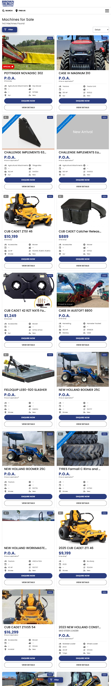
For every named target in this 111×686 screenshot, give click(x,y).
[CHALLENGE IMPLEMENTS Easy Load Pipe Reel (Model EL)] (83, 132)
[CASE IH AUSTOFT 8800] (83, 290)
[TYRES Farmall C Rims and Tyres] (83, 448)
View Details (28, 107)
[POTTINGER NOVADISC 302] (28, 52)
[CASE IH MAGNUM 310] (83, 52)
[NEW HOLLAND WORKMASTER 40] (28, 527)
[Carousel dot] (27, 66)
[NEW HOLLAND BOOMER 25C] (83, 369)
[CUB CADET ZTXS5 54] (28, 606)
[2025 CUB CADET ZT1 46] (83, 527)
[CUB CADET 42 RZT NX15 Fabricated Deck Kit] (28, 290)
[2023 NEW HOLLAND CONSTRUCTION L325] (83, 606)
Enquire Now (28, 100)
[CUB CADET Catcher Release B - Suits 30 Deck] (83, 211)
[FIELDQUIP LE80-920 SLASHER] (28, 369)
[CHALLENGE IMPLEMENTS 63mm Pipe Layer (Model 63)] (28, 132)
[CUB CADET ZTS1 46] (28, 211)
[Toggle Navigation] (107, 10)
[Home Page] (8, 3)
